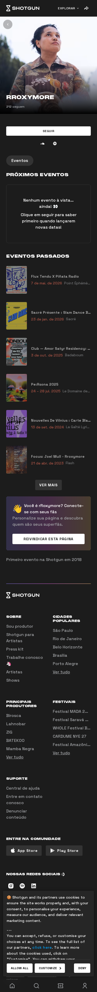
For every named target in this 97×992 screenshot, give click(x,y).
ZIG (9, 732)
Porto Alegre (65, 663)
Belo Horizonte (68, 647)
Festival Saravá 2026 (74, 719)
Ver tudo (61, 672)
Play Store (67, 850)
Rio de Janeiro (67, 638)
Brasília (60, 655)
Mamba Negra (20, 748)
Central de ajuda (23, 788)
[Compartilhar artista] (86, 8)
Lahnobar (16, 724)
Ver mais (48, 485)
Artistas (14, 672)
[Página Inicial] (22, 8)
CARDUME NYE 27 (69, 736)
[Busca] (36, 986)
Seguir (49, 131)
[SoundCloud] (42, 143)
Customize (48, 968)
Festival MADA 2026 (73, 711)
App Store (28, 850)
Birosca (13, 715)
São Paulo (63, 630)
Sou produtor (19, 626)
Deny (82, 968)
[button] (48, 131)
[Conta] (85, 986)
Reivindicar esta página (48, 539)
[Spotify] (54, 143)
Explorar (66, 8)
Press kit (15, 649)
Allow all (19, 968)
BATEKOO (15, 740)
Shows (12, 680)
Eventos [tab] (19, 160)
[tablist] (48, 160)
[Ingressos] (61, 986)
